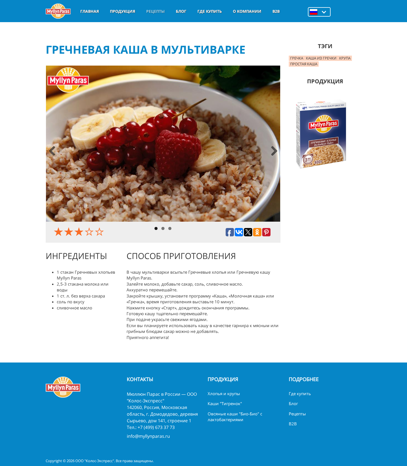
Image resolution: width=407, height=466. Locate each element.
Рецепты (155, 11)
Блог (181, 11)
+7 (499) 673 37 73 (156, 427)
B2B (276, 11)
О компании (247, 11)
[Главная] (58, 11)
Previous (52, 151)
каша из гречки (321, 58)
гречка (296, 58)
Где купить (209, 11)
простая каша (303, 63)
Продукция (122, 11)
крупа (345, 58)
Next (274, 151)
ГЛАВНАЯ (89, 11)
